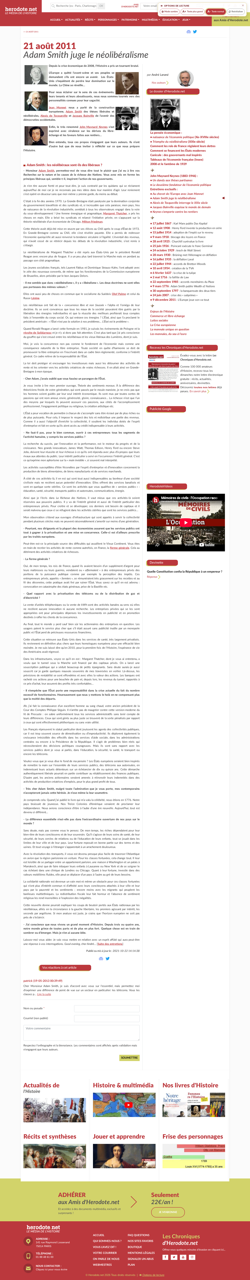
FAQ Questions (138, 1235)
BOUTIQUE (135, 1247)
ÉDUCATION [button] (170, 20)
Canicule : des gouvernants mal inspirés (176, 155)
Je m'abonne (168, 1212)
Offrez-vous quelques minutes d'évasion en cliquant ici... (194, 1250)
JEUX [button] (185, 20)
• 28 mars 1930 (160, 255)
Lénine (35, 298)
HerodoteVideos (161, 486)
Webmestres (102, 1265)
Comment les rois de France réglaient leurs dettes (182, 146)
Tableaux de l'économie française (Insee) (176, 159)
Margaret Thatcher (115, 213)
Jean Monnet (57, 107)
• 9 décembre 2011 (163, 299)
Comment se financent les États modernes (178, 150)
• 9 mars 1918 (159, 237)
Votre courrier (105, 1253)
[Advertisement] (186, 446)
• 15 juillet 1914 (160, 232)
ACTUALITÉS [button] (72, 20)
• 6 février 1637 (160, 272)
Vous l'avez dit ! (104, 1247)
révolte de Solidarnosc (37, 332)
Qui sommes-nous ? (107, 1241)
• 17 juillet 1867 (160, 223)
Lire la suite (44, 994)
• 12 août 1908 (160, 228)
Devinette (156, 562)
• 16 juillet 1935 (160, 259)
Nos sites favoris (140, 1241)
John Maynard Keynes (94, 127)
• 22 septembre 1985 (164, 281)
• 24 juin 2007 (159, 295)
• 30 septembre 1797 (164, 290)
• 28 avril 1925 (160, 241)
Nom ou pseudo (33, 1008)
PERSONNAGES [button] (107, 20)
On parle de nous (106, 1259)
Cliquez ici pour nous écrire (51, 1269)
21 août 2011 (32, 32)
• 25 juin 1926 (159, 246)
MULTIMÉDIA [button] (150, 20)
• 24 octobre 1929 (162, 250)
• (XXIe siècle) (177, 141)
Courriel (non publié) (35, 1018)
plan (131, 1265)
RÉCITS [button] (89, 20)
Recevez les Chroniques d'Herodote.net (176, 347)
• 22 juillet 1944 (160, 264)
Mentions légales (141, 1253)
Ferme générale (119, 548)
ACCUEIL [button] (55, 20)
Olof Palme (119, 294)
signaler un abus (141, 1259)
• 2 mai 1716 (158, 277)
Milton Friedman (92, 221)
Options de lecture (153, 1275)
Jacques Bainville (83, 116)
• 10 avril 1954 (160, 268)
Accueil (98, 1235)
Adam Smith (74, 111)
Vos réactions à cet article (59, 967)
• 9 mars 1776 (159, 286)
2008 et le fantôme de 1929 (168, 164)
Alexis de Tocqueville (54, 116)
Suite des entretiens (110, 944)
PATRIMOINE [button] (129, 20)
